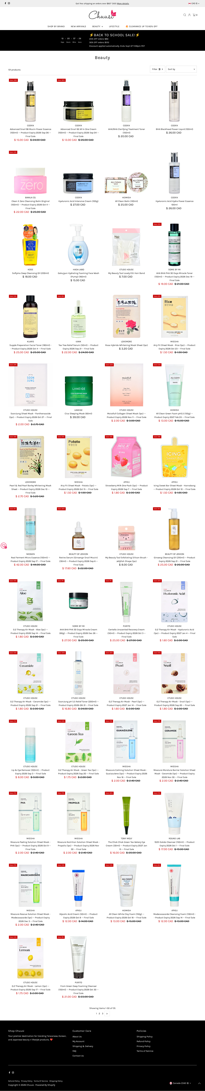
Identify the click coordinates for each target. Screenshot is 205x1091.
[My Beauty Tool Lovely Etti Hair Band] (126, 244)
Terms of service (41, 1081)
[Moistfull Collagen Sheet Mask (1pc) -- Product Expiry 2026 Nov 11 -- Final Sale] (126, 385)
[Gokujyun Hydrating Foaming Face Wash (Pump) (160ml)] (78, 244)
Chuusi (30, 1085)
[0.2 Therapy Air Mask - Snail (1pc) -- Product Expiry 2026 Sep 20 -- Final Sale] (174, 673)
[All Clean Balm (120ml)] (126, 172)
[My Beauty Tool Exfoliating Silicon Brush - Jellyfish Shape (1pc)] (126, 529)
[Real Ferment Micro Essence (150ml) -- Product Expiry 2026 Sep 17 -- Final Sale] (30, 529)
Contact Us (78, 1055)
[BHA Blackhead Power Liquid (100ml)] (174, 100)
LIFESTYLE (114, 26)
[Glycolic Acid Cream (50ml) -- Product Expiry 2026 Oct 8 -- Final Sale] (78, 885)
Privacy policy (26, 1081)
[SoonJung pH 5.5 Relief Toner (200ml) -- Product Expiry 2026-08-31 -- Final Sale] (78, 673)
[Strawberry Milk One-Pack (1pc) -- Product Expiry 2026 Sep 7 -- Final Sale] (126, 457)
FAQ (74, 1051)
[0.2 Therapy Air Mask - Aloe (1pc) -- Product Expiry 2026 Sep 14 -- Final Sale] (30, 601)
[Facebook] (5, 3)
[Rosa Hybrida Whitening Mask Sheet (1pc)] (126, 316)
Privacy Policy (143, 1046)
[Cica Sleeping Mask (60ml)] (78, 385)
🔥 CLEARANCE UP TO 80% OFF (141, 26)
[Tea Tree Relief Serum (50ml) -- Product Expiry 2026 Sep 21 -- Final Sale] (78, 316)
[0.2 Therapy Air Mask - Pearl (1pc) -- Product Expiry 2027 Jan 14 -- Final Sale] (126, 673)
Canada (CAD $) (181, 1083)
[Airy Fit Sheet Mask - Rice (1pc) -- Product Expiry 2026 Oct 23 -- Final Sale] (174, 316)
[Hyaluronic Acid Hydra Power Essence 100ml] (174, 172)
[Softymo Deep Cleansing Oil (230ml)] (30, 244)
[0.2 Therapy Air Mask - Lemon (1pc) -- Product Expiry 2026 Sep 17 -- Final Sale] (30, 957)
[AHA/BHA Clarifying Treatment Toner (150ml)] (126, 100)
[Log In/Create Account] (189, 15)
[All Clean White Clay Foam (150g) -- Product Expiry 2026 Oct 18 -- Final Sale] (126, 885)
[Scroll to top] (199, 1083)
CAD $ (194, 3)
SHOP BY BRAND (56, 26)
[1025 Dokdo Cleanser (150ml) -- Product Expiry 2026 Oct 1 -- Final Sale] (174, 813)
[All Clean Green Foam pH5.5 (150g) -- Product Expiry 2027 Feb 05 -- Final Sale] (174, 385)
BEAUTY (96, 26)
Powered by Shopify (45, 1085)
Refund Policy (143, 1041)
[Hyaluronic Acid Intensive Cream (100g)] (78, 172)
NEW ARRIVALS (78, 26)
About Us (77, 1036)
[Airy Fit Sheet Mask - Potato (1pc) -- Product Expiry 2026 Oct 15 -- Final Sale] (78, 457)
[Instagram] (9, 3)
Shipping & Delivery (83, 1046)
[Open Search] (185, 15)
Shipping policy (55, 1081)
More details (123, 3)
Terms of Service (145, 1051)
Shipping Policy (144, 1036)
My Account (78, 1041)
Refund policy (14, 1081)
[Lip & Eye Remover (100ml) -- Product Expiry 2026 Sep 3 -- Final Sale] (30, 741)
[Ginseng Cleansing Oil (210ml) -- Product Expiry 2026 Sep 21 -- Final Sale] (174, 529)
